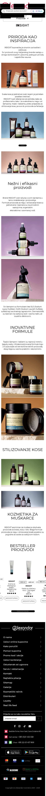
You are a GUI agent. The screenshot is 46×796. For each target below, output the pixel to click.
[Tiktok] (24, 726)
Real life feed (10, 705)
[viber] (7, 742)
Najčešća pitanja (12, 678)
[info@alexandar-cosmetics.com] (30, 726)
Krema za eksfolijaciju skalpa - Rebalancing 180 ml (11, 586)
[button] (24, 14)
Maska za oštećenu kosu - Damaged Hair (29, 590)
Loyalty (7, 701)
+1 (37, 582)
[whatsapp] (11, 742)
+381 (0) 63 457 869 (26, 742)
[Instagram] (19, 726)
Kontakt (7, 673)
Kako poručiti (10, 646)
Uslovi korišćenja (12, 660)
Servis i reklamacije (13, 669)
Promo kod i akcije (13, 655)
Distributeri (9, 696)
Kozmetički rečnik (12, 691)
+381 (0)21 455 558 (25, 737)
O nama (7, 637)
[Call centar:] (7, 736)
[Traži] (3, 11)
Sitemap (7, 682)
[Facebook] (15, 726)
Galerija (7, 687)
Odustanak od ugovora (15, 664)
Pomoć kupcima (12, 651)
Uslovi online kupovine (15, 642)
